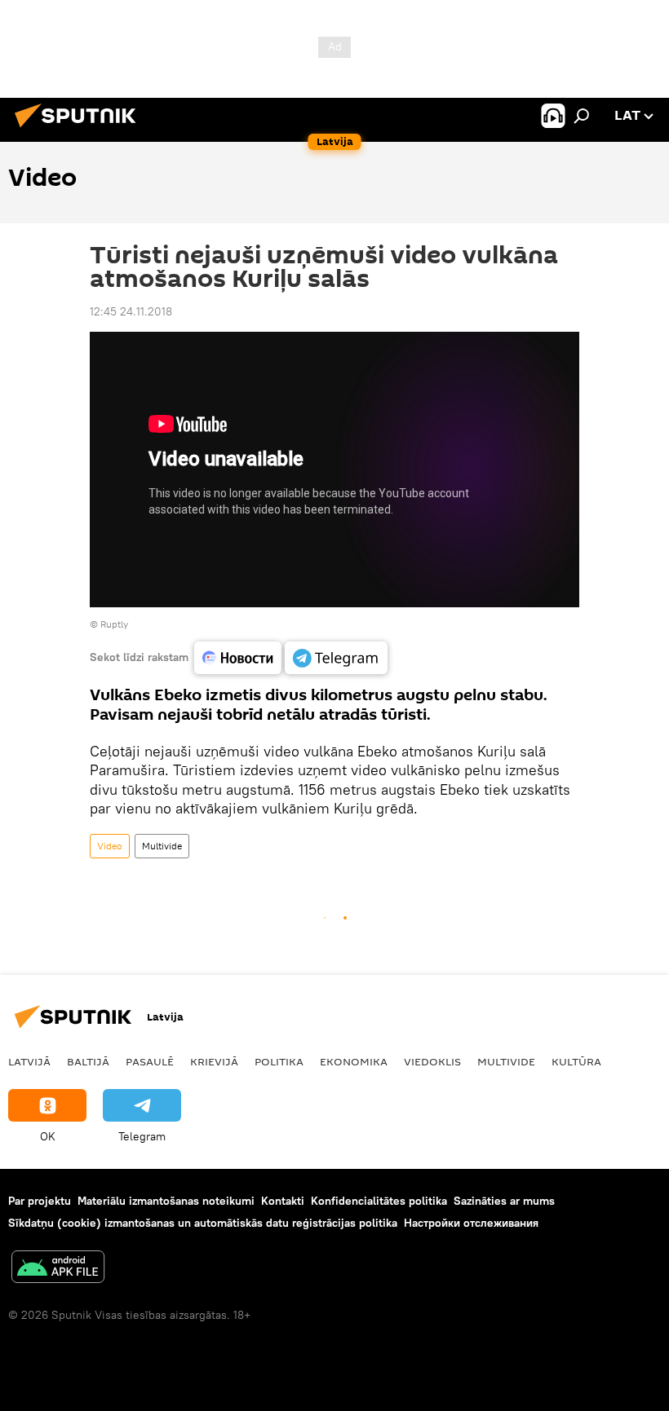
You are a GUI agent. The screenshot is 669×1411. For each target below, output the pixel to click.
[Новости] (237, 658)
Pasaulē (150, 1061)
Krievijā (214, 1061)
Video (109, 846)
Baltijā (88, 1061)
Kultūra (576, 1061)
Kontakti (282, 1200)
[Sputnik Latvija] (80, 129)
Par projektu (39, 1200)
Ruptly (114, 624)
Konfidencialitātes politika (379, 1200)
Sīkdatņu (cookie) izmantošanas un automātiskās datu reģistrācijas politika (202, 1222)
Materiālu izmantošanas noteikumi (166, 1200)
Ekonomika (354, 1061)
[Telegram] (336, 658)
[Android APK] (57, 1268)
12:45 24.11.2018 (131, 311)
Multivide (162, 846)
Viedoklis (432, 1061)
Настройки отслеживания (471, 1222)
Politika (279, 1061)
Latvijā (29, 1061)
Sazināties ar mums (504, 1200)
